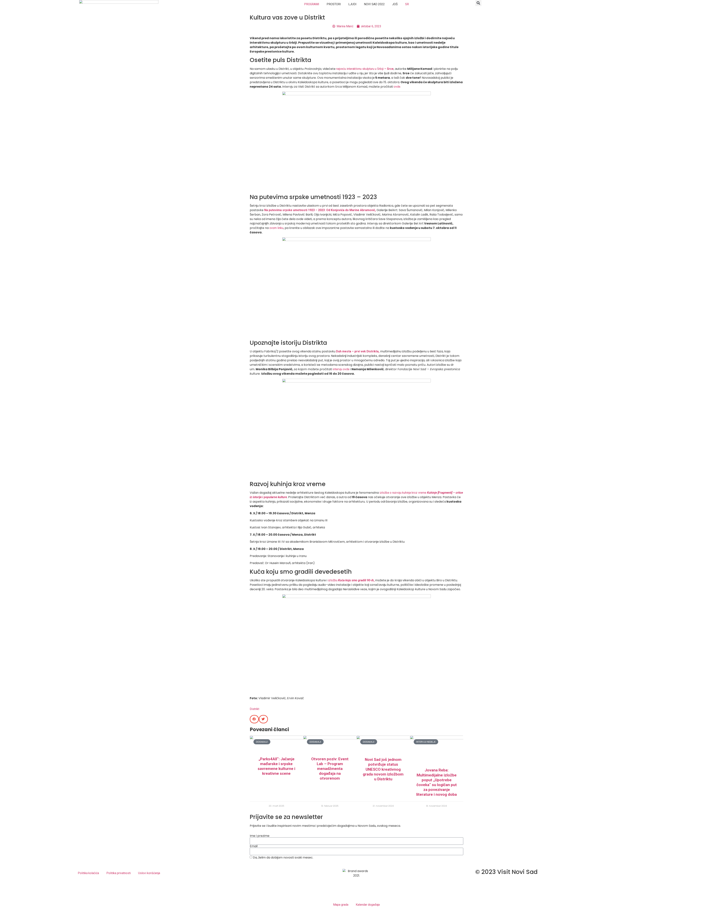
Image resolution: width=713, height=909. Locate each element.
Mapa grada (340, 904)
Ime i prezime (259, 835)
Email (254, 846)
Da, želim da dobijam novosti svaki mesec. (283, 857)
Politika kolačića (88, 873)
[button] (478, 3)
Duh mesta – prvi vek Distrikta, (357, 351)
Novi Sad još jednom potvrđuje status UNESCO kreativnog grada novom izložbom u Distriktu (383, 769)
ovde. (397, 86)
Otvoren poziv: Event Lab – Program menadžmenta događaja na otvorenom (330, 769)
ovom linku (276, 228)
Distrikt (254, 709)
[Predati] (356, 863)
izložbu (332, 580)
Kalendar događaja (368, 904)
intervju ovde (341, 369)
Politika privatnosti (118, 873)
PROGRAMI (311, 4)
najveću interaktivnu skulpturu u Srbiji (365, 69)
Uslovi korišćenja (149, 873)
